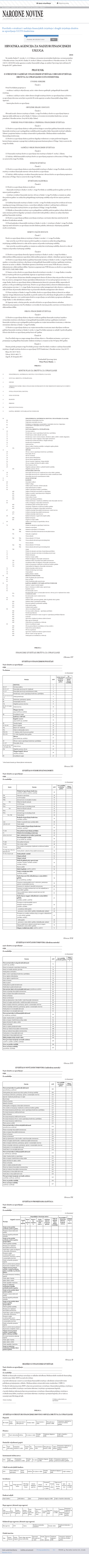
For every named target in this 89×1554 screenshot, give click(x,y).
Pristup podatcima (43, 1550)
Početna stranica (64, 3)
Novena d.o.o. (7, 1553)
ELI (54, 1550)
